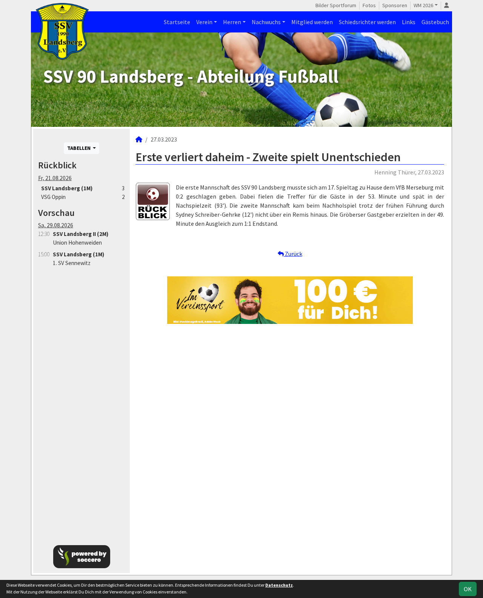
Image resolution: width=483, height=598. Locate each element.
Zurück (293, 253)
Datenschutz (279, 585)
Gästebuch (435, 22)
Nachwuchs (266, 22)
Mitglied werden (312, 22)
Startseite (177, 22)
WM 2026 (423, 5)
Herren (232, 22)
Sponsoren (394, 5)
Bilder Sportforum (335, 5)
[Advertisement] (81, 401)
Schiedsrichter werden (367, 22)
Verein (204, 22)
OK (468, 589)
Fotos (369, 5)
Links (408, 22)
